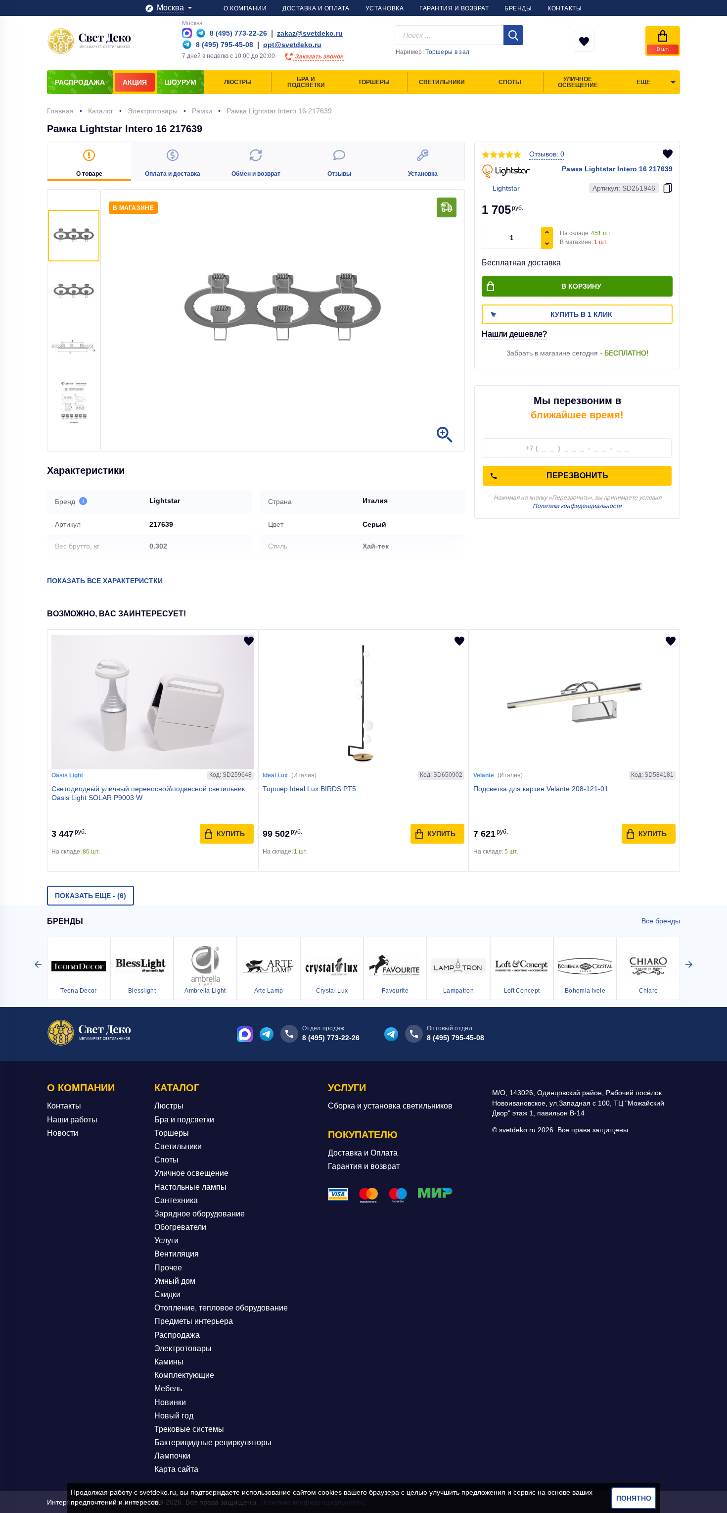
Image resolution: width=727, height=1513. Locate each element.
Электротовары (183, 1348)
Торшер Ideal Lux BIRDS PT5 (309, 789)
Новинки (170, 1402)
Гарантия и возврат (364, 1166)
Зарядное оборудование (199, 1214)
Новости (62, 1133)
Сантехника (176, 1200)
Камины (168, 1362)
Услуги (166, 1240)
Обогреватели (180, 1227)
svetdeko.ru (157, 1492)
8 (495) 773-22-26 (331, 1038)
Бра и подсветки (184, 1119)
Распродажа (177, 1335)
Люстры (168, 1106)
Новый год (173, 1416)
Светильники (178, 1146)
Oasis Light (67, 775)
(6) (90, 896)
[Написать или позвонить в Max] (187, 33)
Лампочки (172, 1456)
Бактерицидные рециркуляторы (213, 1442)
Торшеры (171, 1133)
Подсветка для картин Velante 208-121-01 (540, 789)
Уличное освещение (191, 1173)
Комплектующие (184, 1375)
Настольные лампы (190, 1187)
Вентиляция (176, 1254)
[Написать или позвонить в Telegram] (201, 33)
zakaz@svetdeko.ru (310, 33)
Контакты (64, 1106)
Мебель (168, 1388)
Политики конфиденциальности (577, 506)
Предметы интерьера (193, 1321)
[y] (513, 35)
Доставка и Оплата (363, 1153)
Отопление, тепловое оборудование (221, 1308)
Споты (166, 1160)
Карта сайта (176, 1469)
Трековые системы (189, 1429)
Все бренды (660, 921)
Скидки (167, 1294)
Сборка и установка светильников (390, 1106)
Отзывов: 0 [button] (546, 154)
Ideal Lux (275, 775)
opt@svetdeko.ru (292, 45)
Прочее (168, 1267)
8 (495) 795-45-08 (455, 1038)
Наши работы (72, 1119)
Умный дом (174, 1281)
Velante (483, 775)
